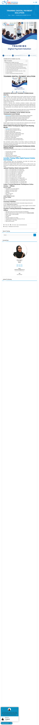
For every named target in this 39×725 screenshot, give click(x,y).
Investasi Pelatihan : (9, 72)
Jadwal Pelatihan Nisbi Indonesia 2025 (12, 69)
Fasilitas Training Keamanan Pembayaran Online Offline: (14, 73)
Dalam (5, 96)
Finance (13, 15)
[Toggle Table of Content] (26, 61)
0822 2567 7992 (19, 264)
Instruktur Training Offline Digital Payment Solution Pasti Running (16, 68)
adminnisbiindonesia (23, 224)
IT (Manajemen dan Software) (13, 226)
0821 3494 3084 (19, 266)
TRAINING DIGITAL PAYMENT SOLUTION (12, 62)
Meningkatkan (8, 115)
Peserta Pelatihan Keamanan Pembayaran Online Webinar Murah (16, 67)
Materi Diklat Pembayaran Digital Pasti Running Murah (14, 66)
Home (9, 15)
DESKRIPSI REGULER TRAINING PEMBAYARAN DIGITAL (14, 63)
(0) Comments (14, 224)
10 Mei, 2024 (7, 224)
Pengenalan (8, 128)
